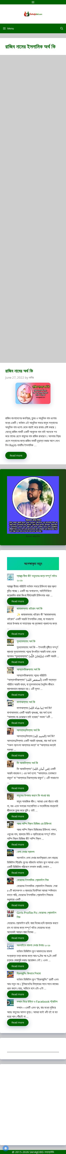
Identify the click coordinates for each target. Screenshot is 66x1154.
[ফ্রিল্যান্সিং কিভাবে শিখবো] (10, 975)
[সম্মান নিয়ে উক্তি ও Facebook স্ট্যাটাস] (10, 1003)
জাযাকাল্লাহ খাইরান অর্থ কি (29, 608)
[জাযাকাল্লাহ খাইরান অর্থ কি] (10, 610)
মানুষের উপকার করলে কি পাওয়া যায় (33, 795)
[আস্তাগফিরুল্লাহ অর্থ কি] (10, 671)
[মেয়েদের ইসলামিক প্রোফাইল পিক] (10, 882)
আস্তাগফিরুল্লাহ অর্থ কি (28, 669)
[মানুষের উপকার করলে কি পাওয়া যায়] (10, 797)
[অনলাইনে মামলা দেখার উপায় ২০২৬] (10, 947)
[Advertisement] (33, 210)
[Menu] (33, 2)
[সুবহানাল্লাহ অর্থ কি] (10, 643)
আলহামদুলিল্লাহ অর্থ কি (28, 730)
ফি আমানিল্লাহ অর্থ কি (27, 763)
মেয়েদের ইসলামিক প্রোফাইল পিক (33, 880)
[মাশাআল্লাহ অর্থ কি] (10, 704)
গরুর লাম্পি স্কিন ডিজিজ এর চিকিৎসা (34, 823)
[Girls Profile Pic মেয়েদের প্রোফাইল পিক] (10, 914)
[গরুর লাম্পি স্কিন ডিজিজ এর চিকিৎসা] (10, 825)
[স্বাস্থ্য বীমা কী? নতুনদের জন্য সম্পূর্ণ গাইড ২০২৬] (10, 578)
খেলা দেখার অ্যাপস (25, 852)
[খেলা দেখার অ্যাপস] (10, 853)
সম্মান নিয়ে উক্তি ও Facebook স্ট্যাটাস (37, 1001)
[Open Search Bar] (61, 28)
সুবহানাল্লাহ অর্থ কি (26, 641)
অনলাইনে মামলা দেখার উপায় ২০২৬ (33, 945)
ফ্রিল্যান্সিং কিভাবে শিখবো (29, 973)
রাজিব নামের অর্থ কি (19, 371)
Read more (16, 455)
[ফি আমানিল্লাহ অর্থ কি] (10, 765)
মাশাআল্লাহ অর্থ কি (26, 702)
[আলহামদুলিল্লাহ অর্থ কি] (10, 732)
